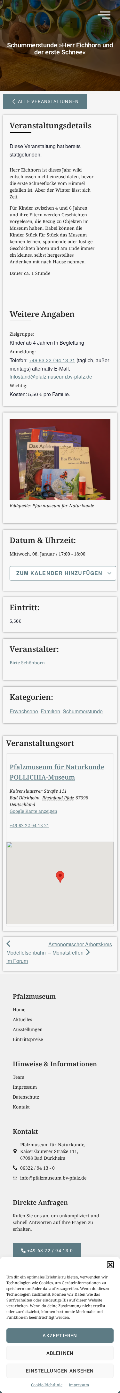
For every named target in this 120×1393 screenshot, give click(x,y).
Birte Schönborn (27, 663)
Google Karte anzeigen (33, 811)
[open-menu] (106, 16)
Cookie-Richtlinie (46, 1385)
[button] (110, 1264)
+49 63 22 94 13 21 (29, 825)
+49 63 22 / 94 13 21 (52, 360)
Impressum (79, 1385)
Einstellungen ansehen (60, 1371)
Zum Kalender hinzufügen (60, 573)
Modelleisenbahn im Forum (26, 957)
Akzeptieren (60, 1336)
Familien (50, 711)
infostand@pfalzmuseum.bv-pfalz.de (51, 376)
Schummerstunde (83, 711)
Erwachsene (24, 711)
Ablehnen (60, 1353)
